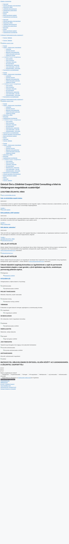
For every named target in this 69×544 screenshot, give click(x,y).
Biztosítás (5, 12)
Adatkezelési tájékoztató (24, 377)
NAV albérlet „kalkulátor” (8, 227)
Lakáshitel (8, 49)
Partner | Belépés (7, 37)
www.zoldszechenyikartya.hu (8, 250)
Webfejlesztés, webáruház (12, 65)
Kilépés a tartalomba (6, 1)
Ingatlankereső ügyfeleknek (10, 17)
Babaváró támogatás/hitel (12, 52)
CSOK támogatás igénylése (13, 54)
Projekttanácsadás (16, 374)
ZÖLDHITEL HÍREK (8, 7)
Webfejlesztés (43, 374)
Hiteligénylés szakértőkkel (10, 10)
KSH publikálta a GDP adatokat (10, 212)
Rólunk (5, 13)
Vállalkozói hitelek (10, 55)
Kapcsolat (5, 4)
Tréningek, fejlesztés (11, 62)
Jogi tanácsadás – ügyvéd (12, 66)
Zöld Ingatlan (9, 58)
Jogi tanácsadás (52, 374)
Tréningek (25, 374)
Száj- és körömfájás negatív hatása (11, 198)
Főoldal (5, 46)
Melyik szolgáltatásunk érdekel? (9, 373)
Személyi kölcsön (10, 50)
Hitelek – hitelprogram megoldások (12, 47)
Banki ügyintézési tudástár (10, 15)
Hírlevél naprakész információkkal (12, 5)
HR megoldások (10, 63)
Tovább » (3, 208)
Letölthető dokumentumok (10, 9)
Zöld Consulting (10, 60)
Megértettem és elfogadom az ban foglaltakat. (20, 377)
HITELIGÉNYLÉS (5, 278)
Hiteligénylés (5, 374)
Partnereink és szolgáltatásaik (11, 70)
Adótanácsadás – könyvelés (13, 68)
